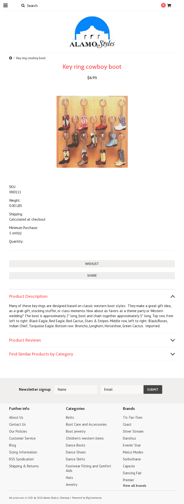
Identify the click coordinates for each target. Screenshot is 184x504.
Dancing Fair (132, 473)
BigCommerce (94, 497)
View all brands (134, 485)
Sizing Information (23, 452)
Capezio (129, 466)
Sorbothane (132, 459)
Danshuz (129, 438)
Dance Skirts (75, 459)
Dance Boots (75, 445)
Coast (127, 424)
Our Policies (18, 431)
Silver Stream (133, 431)
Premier (128, 480)
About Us (16, 417)
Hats (69, 477)
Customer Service (22, 438)
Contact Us (17, 424)
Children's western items (85, 438)
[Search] (23, 5)
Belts (70, 417)
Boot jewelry (76, 431)
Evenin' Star (132, 445)
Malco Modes (133, 452)
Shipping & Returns (24, 466)
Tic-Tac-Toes (133, 417)
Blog (12, 445)
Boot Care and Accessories (86, 424)
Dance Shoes (76, 452)
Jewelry (71, 484)
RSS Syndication (21, 459)
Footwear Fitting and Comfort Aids (88, 468)
